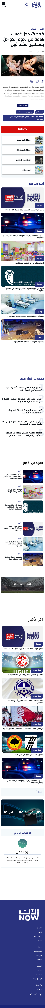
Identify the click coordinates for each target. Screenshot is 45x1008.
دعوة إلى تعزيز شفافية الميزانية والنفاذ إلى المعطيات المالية (24, 289)
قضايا (33, 29)
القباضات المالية (23, 160)
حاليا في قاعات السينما (22, 811)
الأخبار (41, 29)
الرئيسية (39, 927)
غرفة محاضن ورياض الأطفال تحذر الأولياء (29, 263)
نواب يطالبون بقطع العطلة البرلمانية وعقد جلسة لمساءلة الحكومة (22, 423)
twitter (30, 994)
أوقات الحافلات (24, 140)
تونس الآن (39, 112)
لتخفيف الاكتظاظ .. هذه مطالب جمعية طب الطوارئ (25, 316)
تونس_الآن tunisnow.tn (24, 112)
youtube (35, 994)
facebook (40, 994)
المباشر (39, 966)
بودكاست (38, 974)
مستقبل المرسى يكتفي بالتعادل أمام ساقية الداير (24, 674)
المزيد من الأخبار (33, 463)
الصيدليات (26, 170)
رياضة (40, 947)
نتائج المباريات (22, 584)
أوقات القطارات (24, 150)
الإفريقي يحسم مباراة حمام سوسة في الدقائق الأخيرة (23, 728)
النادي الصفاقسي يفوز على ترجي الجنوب (28, 754)
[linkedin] (31, 82)
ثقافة (40, 940)
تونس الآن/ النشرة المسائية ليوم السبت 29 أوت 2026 (24, 209)
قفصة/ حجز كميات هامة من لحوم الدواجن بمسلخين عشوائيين (26, 117)
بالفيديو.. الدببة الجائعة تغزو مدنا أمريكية (29, 341)
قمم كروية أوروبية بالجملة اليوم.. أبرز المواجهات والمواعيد (24, 411)
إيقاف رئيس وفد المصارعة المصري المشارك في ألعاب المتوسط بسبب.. (22, 400)
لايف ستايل (38, 951)
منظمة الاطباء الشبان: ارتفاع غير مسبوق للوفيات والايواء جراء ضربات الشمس (23, 434)
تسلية (40, 970)
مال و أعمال (37, 936)
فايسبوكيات (37, 978)
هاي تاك (39, 955)
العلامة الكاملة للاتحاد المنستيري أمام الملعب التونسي (25, 701)
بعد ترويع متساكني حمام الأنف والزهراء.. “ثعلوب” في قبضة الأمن (23, 389)
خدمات (39, 959)
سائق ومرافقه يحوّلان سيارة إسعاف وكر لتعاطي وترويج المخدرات (23, 236)
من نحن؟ (39, 985)
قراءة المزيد (22, 105)
